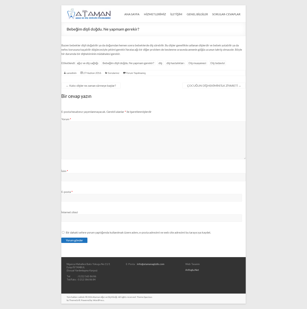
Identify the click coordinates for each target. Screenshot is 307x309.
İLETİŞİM (176, 14)
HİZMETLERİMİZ (155, 14)
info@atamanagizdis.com (150, 263)
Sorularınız (113, 72)
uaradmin (71, 72)
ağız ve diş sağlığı (87, 63)
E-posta (67, 191)
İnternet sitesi (69, 212)
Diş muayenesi (197, 63)
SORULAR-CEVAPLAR (226, 14)
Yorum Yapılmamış (136, 72)
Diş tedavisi (217, 63)
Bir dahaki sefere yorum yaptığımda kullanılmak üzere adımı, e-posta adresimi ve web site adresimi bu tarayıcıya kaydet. (138, 232)
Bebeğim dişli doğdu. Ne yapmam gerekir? (128, 63)
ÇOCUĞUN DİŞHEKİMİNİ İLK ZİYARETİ (214, 85)
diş (160, 63)
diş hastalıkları (175, 63)
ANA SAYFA (131, 14)
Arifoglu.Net (192, 269)
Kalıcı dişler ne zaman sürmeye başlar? (91, 85)
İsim (64, 171)
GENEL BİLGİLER (197, 14)
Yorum (66, 119)
